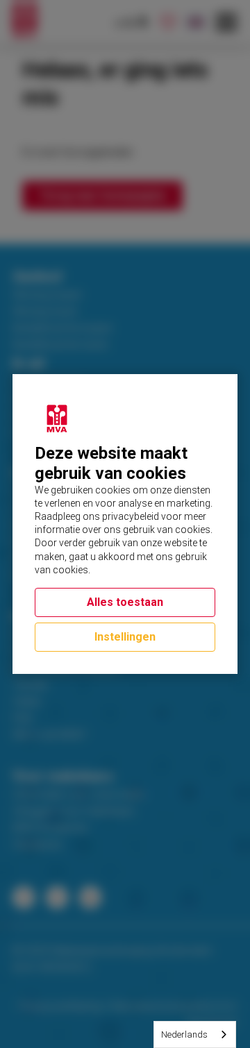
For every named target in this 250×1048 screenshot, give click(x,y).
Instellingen (125, 636)
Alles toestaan (125, 602)
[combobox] (194, 1034)
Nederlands (184, 1034)
